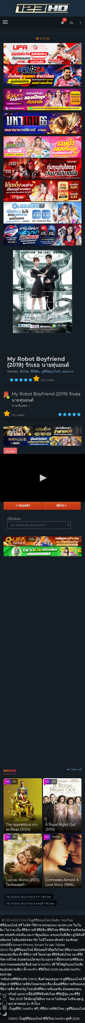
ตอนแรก (68, 371)
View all (75, 769)
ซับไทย (24, 371)
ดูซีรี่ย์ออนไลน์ (51, 371)
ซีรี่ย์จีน (35, 371)
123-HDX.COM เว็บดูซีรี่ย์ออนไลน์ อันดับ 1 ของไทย (39, 920)
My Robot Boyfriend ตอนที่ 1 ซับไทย (30, 903)
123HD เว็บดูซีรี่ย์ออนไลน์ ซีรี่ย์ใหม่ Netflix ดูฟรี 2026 (42, 7)
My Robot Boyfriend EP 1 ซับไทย (28, 897)
